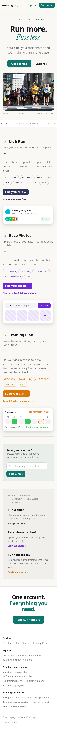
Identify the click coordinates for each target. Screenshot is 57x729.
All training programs (14, 685)
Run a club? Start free (16, 199)
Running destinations (29, 655)
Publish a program (19, 571)
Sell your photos (18, 545)
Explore (41, 63)
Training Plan (40, 643)
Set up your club (18, 523)
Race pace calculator (13, 697)
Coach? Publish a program (18, 400)
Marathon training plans (16, 671)
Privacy (6, 722)
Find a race (8, 655)
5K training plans (35, 680)
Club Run (7, 643)
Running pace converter (15, 701)
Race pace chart (40, 701)
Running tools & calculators (17, 659)
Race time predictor (38, 697)
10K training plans (12, 680)
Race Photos (22, 643)
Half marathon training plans (18, 676)
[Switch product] (21, 5)
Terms (14, 722)
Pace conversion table (14, 706)
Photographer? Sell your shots (21, 293)
